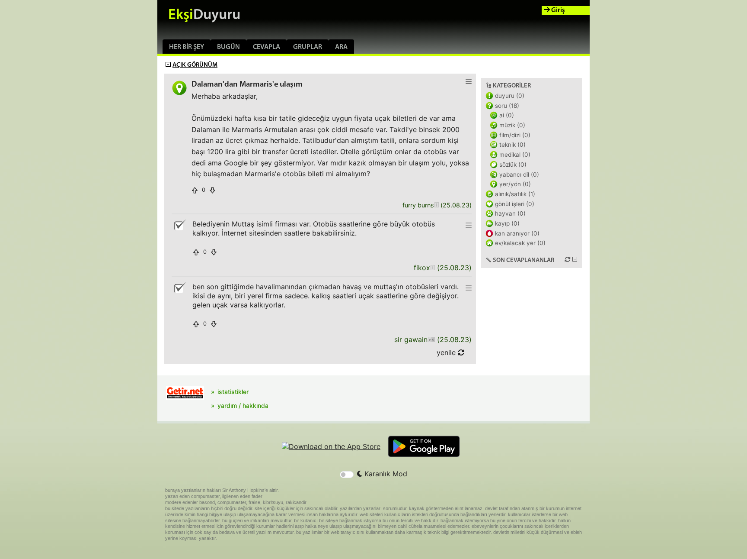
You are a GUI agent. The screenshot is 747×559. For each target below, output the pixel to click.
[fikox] (432, 267)
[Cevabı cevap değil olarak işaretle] (179, 225)
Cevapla (266, 47)
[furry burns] (436, 205)
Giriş (557, 10)
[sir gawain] (431, 339)
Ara (341, 47)
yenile (447, 352)
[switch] (347, 474)
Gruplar (307, 47)
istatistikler (233, 391)
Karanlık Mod (384, 473)
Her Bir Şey (186, 47)
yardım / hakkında (242, 405)
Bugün (228, 47)
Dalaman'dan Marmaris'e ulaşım (247, 85)
